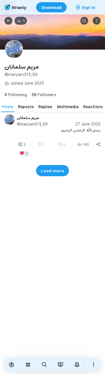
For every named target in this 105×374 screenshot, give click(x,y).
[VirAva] (77, 364)
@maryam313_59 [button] (32, 124)
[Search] (84, 21)
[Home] (11, 364)
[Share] (98, 144)
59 (43, 94)
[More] (93, 364)
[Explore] (28, 364)
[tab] (8, 106)
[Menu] (97, 21)
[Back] (8, 21)
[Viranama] (60, 364)
